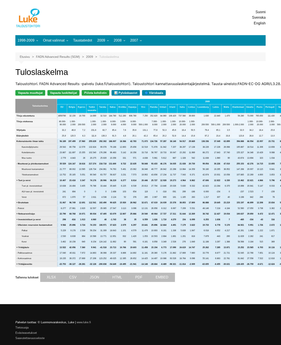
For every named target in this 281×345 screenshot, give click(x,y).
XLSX (51, 277)
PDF (138, 277)
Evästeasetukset (26, 332)
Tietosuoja (22, 327)
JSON (94, 277)
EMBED (162, 277)
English (260, 23)
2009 (101, 40)
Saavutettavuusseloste (30, 338)
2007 (134, 40)
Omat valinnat (54, 40)
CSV (73, 277)
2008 (118, 40)
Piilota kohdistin (95, 92)
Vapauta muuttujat (30, 92)
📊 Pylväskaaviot (125, 92)
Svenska (259, 17)
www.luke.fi (84, 322)
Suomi (261, 12)
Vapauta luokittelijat (63, 92)
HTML (117, 277)
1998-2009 (26, 40)
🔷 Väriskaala (154, 92)
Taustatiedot (82, 40)
